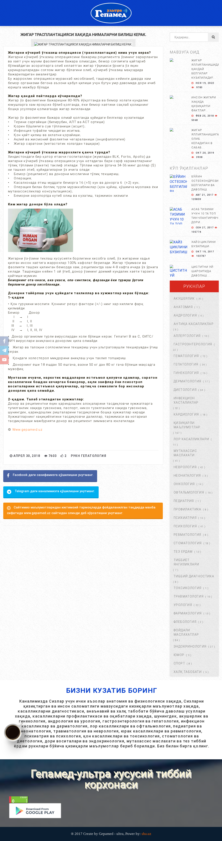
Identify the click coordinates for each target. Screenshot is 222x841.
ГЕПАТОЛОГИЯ (186, 364)
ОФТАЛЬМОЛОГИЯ (189, 492)
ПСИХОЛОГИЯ (185, 526)
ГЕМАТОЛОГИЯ (186, 356)
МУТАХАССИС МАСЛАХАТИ (185, 453)
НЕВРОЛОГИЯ (185, 467)
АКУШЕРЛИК (184, 298)
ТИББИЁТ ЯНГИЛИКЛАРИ (186, 562)
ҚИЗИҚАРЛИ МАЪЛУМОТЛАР (187, 425)
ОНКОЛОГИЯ (184, 484)
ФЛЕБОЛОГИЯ (185, 621)
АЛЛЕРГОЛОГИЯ (187, 336)
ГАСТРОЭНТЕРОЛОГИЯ (193, 344)
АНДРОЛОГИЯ (185, 315)
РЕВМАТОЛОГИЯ (187, 534)
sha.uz (146, 834)
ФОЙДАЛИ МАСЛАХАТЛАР (186, 632)
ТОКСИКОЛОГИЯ (188, 588)
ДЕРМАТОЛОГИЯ (187, 381)
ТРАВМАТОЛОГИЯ (189, 596)
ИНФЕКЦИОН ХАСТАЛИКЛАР (186, 400)
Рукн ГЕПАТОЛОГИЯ (88, 456)
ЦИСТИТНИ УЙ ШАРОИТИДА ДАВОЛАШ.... (202, 271)
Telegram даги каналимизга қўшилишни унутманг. (55, 491)
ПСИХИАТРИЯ (185, 518)
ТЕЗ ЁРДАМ (183, 551)
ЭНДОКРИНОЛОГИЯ (190, 646)
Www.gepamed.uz (27, 430)
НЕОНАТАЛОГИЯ (187, 475)
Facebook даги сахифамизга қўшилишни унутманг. (53, 475)
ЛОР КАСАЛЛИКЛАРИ (191, 439)
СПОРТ (179, 663)
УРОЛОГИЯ (183, 605)
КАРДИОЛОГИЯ (186, 414)
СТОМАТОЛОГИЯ (188, 543)
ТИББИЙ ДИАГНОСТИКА (194, 576)
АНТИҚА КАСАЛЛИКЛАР (194, 324)
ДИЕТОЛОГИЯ (185, 389)
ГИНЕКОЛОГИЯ (186, 373)
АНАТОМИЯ (183, 307)
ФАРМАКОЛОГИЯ (188, 613)
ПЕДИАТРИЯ (184, 501)
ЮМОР (179, 655)
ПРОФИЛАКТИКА (187, 509)
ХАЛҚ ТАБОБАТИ (188, 672)
